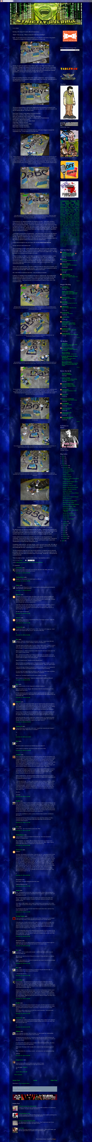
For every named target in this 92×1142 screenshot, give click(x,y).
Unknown (18, 617)
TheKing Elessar (20, 577)
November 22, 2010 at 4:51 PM (23, 830)
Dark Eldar (77, 221)
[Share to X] (31, 560)
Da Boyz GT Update (67, 491)
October (65, 521)
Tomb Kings (76, 235)
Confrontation (72, 220)
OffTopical (70, 229)
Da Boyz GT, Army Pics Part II (69, 485)
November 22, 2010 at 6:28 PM (23, 845)
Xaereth (18, 890)
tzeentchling (19, 567)
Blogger (54, 1139)
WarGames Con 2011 (64, 236)
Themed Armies (68, 235)
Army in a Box (66, 517)
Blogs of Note (63, 229)
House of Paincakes (73, 232)
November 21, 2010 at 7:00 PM (23, 581)
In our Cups (21, 1128)
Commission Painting (65, 216)
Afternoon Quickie (69, 210)
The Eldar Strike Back (66, 418)
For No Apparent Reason (69, 202)
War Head (64, 259)
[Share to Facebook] (32, 560)
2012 (63, 460)
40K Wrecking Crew (73, 236)
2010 (63, 463)
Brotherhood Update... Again (69, 506)
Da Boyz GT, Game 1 (68, 483)
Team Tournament (72, 239)
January (65, 538)
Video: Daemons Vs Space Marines (71, 504)
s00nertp (18, 1031)
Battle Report (19, 562)
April (64, 532)
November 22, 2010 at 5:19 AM (23, 622)
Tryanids (66, 222)
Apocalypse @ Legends (67, 404)
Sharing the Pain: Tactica (68, 502)
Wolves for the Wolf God (68, 398)
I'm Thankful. (66, 472)
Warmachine (76, 214)
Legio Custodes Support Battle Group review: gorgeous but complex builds (69, 293)
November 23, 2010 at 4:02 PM (23, 1027)
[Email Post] (26, 560)
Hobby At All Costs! (66, 412)
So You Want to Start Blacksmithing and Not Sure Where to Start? (69, 380)
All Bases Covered (66, 288)
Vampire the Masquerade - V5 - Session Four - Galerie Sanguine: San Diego (70, 276)
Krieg (63, 318)
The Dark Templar (20, 916)
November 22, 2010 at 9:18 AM (23, 635)
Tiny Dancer (64, 270)
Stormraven (77, 228)
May (64, 530)
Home (35, 1080)
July (64, 527)
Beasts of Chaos (64, 221)
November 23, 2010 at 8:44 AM (23, 945)
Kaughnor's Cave (66, 328)
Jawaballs (18, 754)
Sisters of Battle (72, 228)
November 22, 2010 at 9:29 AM (23, 679)
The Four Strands (66, 373)
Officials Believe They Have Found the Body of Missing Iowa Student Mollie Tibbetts (70, 364)
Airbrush (77, 220)
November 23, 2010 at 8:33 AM (23, 936)
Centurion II (64, 395)
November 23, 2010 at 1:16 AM (23, 911)
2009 (63, 540)
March (64, 534)
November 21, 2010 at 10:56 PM (23, 590)
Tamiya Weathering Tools (24, 1113)
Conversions (72, 222)
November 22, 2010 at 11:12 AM (23, 736)
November (65, 467)
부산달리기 (25, 1067)
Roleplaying (73, 233)
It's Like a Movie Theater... (69, 518)
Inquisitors (62, 233)
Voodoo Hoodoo (66, 333)
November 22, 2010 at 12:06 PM (23, 750)
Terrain (62, 220)
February (65, 536)
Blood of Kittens (66, 352)
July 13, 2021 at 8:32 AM (21, 1071)
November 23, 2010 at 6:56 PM (23, 1055)
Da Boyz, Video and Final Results (70, 487)
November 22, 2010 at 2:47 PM (23, 822)
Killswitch (18, 594)
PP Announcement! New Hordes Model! (27, 1106)
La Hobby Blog (65, 317)
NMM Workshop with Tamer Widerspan (70, 334)
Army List (73, 206)
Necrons (62, 210)
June (64, 528)
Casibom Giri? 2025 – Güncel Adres (69, 353)
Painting (77, 204)
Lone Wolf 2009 (73, 237)
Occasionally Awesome (67, 417)
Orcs (69, 243)
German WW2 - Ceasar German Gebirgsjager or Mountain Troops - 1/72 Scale (69, 324)
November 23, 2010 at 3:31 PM (23, 1013)
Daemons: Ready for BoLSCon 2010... (27, 1120)
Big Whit (18, 801)
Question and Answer (74, 243)
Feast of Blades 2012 (72, 230)
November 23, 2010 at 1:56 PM (23, 998)
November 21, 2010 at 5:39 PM (23, 572)
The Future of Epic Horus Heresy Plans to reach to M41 (69, 359)
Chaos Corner (65, 389)
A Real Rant (76, 217)
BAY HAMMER (65, 403)
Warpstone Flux (66, 297)
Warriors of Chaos (64, 230)
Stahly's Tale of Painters (68, 291)
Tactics (62, 222)
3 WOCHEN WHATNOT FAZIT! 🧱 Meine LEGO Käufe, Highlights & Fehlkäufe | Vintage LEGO (69, 254)
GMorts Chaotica (66, 274)
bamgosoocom (19, 1059)
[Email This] (28, 560)
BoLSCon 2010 (64, 211)
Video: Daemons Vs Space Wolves (71, 493)
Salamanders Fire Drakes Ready (68, 298)
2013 (63, 458)
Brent (17, 639)
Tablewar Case (63, 239)
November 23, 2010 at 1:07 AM (23, 886)
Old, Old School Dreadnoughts (70, 500)
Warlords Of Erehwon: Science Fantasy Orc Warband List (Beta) (69, 385)
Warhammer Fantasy (68, 240)
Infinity (78, 232)
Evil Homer (65, 226)
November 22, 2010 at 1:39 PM (23, 796)
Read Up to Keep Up (74, 226)
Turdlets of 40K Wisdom (68, 244)
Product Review (76, 229)
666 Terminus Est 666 (67, 269)
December (65, 465)
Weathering (74, 240)
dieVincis (64, 252)
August (65, 525)
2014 (63, 456)
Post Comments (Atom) (24, 1083)
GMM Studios (65, 306)
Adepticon (67, 209)
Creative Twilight (66, 377)
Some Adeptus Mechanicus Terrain (69, 390)
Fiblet (78, 230)
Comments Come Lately (66, 218)
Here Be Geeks (65, 312)
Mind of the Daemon (67, 408)
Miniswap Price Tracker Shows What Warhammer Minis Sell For (69, 345)
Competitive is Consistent (72, 213)
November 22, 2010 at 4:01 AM (23, 613)
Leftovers (66, 243)
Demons (33, 562)
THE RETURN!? (65, 413)
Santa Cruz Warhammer (67, 348)
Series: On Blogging (64, 228)
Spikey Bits (64, 343)
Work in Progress (70, 225)
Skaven (77, 237)
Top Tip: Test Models (67, 469)
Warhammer (72, 211)
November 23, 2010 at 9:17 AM (23, 975)
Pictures (73, 201)
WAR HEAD (64, 302)
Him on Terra (65, 394)
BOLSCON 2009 (74, 216)
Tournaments (76, 218)
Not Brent (68, 233)
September (65, 523)
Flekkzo (18, 585)
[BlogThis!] (29, 560)
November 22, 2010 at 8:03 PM (23, 875)
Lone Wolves (65, 286)
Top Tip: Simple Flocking (68, 471)
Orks (69, 226)
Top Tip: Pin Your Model (68, 513)
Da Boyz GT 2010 (27, 562)
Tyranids (70, 217)
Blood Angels (73, 209)
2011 (63, 461)
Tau (67, 239)
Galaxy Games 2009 (64, 232)
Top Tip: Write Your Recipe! (69, 515)
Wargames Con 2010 (66, 214)
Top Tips (77, 210)
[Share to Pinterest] (34, 560)
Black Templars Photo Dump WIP (69, 329)
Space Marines (39, 562)
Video (78, 209)
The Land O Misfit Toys (67, 383)
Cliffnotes (68, 237)
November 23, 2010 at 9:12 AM (23, 963)
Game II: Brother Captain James (70, 481)
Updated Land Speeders (67, 374)
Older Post (54, 1080)
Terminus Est (19, 627)
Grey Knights (71, 221)
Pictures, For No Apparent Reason (70, 496)
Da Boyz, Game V (67, 474)
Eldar (69, 207)
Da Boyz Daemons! (67, 498)
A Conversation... (67, 494)
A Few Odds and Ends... (68, 508)
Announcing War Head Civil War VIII (69, 260)
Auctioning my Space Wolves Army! (69, 400)
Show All (78, 280)
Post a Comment (18, 1074)
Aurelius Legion (66, 321)
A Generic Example (67, 476)
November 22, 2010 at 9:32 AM (23, 697)
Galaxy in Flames (66, 263)
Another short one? (66, 409)
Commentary (64, 201)
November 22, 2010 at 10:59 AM (23, 721)
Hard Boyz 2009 (70, 224)
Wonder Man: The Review (67, 313)
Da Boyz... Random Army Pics (69, 489)
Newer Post (16, 1080)
